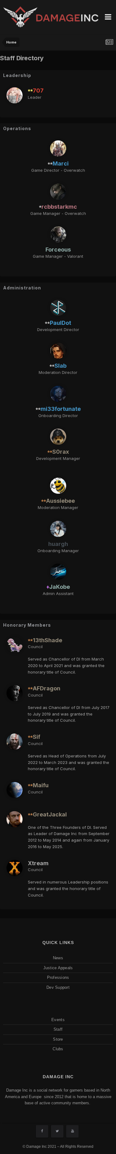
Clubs (58, 1049)
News (58, 958)
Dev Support (58, 987)
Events (58, 1019)
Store (58, 1039)
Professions (58, 977)
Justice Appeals (58, 967)
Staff (58, 1029)
